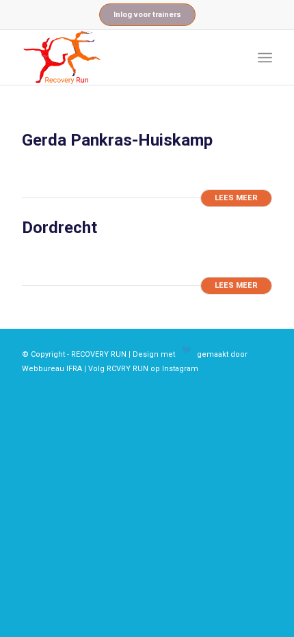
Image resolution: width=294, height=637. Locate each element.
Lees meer (236, 197)
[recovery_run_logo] (122, 57)
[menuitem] (265, 57)
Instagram (180, 368)
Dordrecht (59, 227)
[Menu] (265, 57)
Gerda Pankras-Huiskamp (117, 140)
